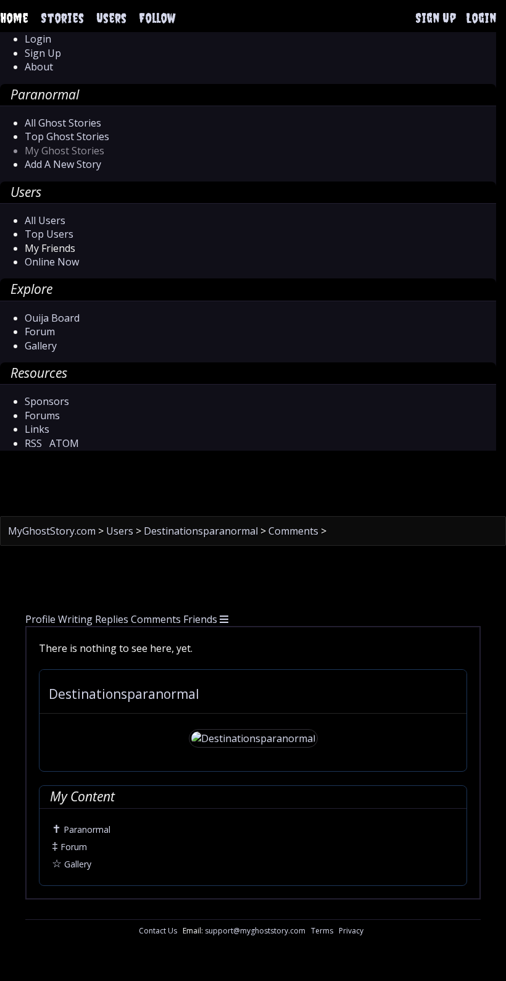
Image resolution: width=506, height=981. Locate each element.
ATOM (64, 443)
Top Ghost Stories (67, 136)
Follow (157, 18)
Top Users (49, 234)
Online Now (52, 262)
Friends (200, 619)
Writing (75, 619)
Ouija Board (52, 318)
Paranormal (81, 829)
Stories (62, 18)
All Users (45, 220)
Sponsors (47, 401)
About (39, 66)
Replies (111, 619)
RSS (33, 443)
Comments (294, 531)
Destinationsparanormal (202, 531)
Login (481, 18)
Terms (322, 930)
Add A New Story (63, 164)
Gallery (41, 346)
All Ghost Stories (63, 123)
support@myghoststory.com (255, 930)
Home (14, 18)
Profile (40, 619)
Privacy (351, 930)
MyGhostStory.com (53, 531)
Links (37, 429)
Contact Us (158, 930)
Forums (42, 415)
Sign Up (435, 18)
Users (111, 18)
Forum (40, 331)
